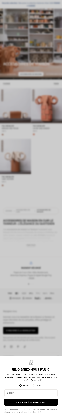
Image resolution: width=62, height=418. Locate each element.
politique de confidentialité (31, 412)
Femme (26, 385)
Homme (39, 385)
